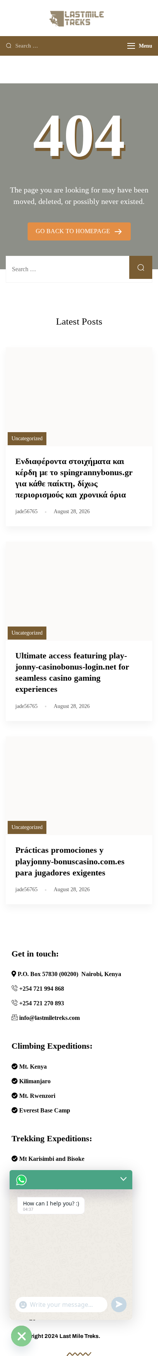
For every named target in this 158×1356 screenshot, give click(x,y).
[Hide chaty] (21, 1336)
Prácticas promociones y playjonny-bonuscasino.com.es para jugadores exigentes (70, 861)
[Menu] (131, 46)
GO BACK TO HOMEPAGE (74, 231)
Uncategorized (27, 438)
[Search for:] (65, 45)
